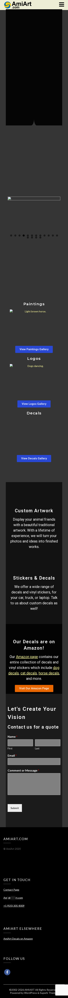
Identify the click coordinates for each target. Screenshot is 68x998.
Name (12, 736)
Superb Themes (49, 992)
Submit (15, 808)
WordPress (30, 992)
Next (56, 214)
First (10, 748)
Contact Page (11, 889)
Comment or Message (23, 770)
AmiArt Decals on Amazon (18, 938)
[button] (34, 349)
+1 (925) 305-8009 (13, 905)
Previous (12, 214)
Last (37, 748)
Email (12, 755)
